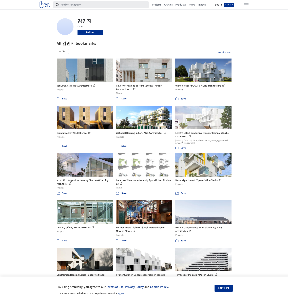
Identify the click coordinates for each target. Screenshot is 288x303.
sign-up (121, 293)
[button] (63, 51)
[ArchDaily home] (44, 4)
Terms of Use (114, 287)
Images (202, 5)
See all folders (224, 52)
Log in (218, 5)
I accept (223, 288)
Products (180, 5)
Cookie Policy (159, 287)
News (191, 5)
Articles (168, 5)
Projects (156, 5)
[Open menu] (246, 4)
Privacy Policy (134, 287)
